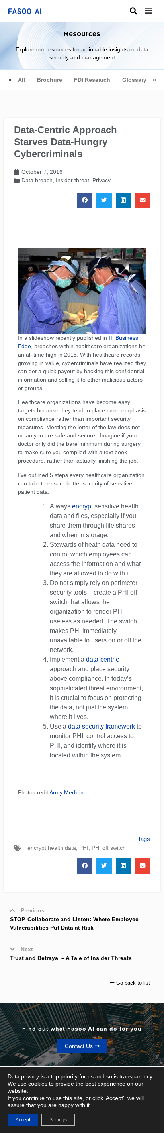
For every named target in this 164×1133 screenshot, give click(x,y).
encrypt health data (51, 848)
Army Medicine (68, 792)
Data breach (37, 180)
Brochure (49, 80)
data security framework (101, 726)
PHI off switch (109, 848)
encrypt (82, 506)
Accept (23, 1120)
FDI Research (92, 80)
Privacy (101, 180)
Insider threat (72, 180)
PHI (83, 848)
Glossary (134, 80)
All (21, 80)
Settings (58, 1120)
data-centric (102, 659)
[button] (154, 11)
